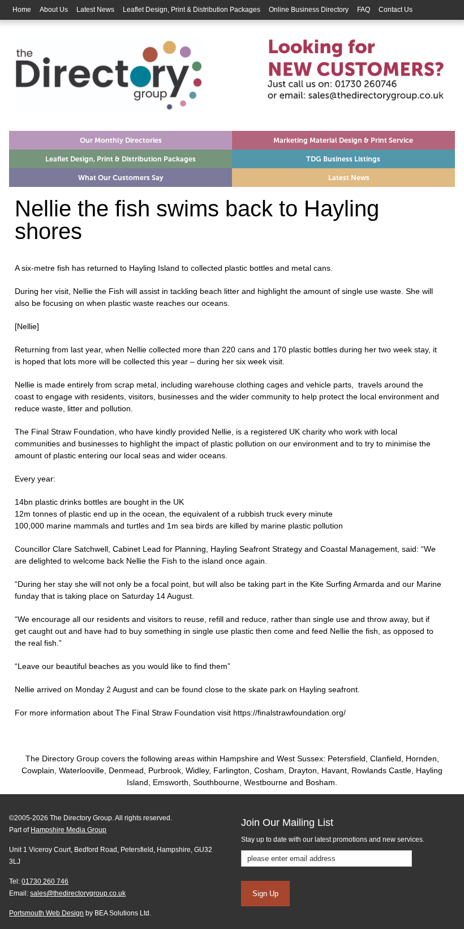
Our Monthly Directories (121, 140)
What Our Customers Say (121, 177)
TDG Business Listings (343, 159)
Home (21, 10)
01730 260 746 (45, 881)
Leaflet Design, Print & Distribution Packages (191, 10)
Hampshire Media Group (68, 830)
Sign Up (265, 893)
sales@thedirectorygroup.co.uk (78, 893)
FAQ (363, 10)
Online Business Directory (309, 10)
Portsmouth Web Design (46, 913)
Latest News (95, 10)
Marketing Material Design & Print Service (343, 140)
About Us (54, 10)
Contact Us (396, 10)
